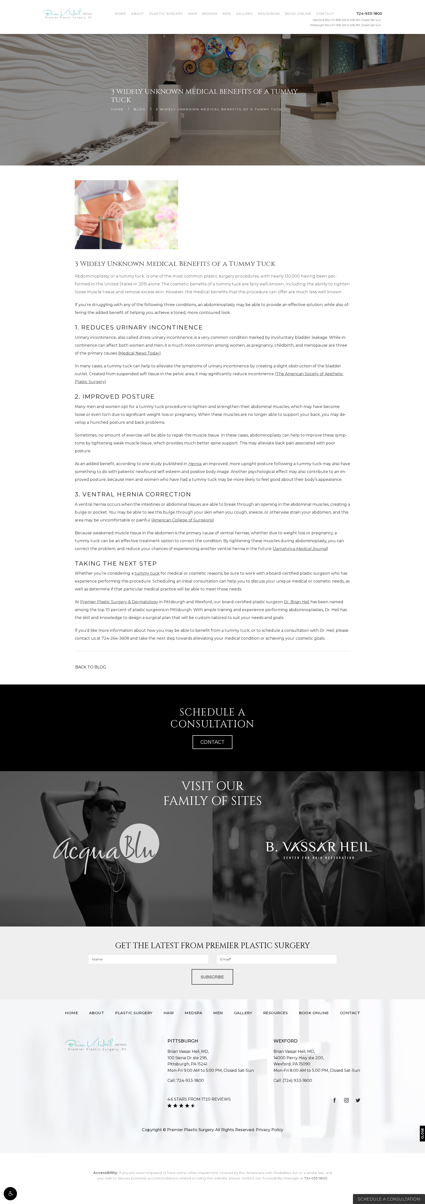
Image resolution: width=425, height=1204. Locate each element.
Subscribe (212, 977)
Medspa (209, 14)
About (137, 14)
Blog (140, 109)
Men (226, 14)
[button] (10, 1193)
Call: (185, 1080)
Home (120, 14)
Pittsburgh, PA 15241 (187, 1061)
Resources (269, 14)
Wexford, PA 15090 (298, 1061)
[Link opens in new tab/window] (335, 1100)
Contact (325, 14)
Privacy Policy (269, 1129)
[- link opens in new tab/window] (106, 849)
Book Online (298, 14)
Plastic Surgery (166, 14)
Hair (192, 14)
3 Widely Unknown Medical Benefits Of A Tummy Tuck (219, 109)
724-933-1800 (315, 1178)
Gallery (244, 14)
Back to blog (90, 667)
